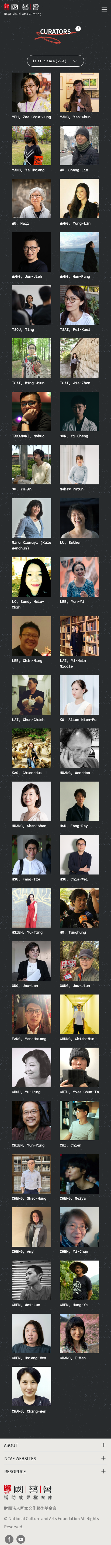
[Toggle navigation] (104, 9)
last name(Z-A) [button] (50, 60)
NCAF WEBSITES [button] (20, 1458)
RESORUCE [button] (15, 1471)
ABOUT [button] (11, 1445)
